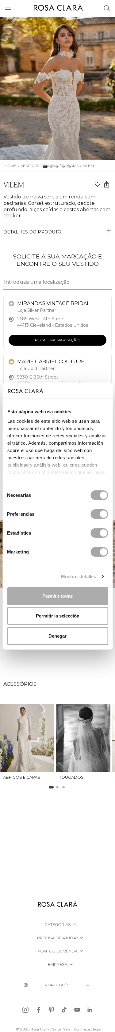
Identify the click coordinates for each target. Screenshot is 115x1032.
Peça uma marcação (57, 340)
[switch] (99, 514)
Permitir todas (57, 595)
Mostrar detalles (78, 576)
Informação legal (86, 1029)
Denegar (57, 635)
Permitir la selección (57, 615)
